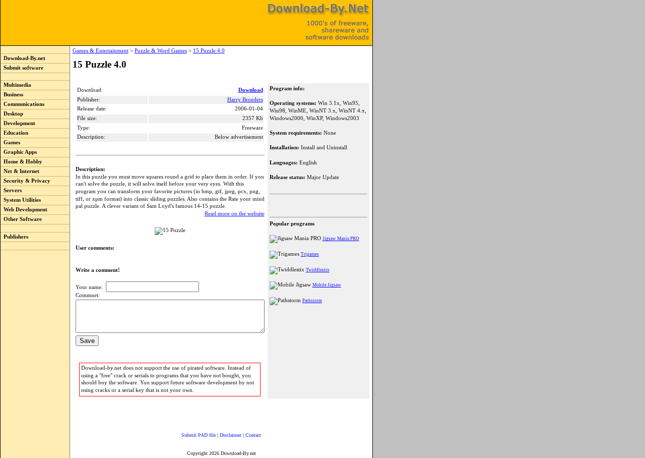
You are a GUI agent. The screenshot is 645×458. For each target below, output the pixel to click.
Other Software (21, 219)
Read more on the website (235, 213)
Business (12, 94)
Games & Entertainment (100, 50)
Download (250, 90)
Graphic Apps (19, 152)
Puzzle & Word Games (161, 50)
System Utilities (21, 200)
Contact (253, 435)
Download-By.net (23, 58)
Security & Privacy (25, 181)
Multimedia (16, 85)
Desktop (12, 114)
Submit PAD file (198, 435)
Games (10, 142)
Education (14, 133)
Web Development (24, 209)
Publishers (14, 237)
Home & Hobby (21, 161)
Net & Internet (20, 171)
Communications (22, 104)
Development (18, 123)
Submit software (22, 68)
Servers (11, 190)
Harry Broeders (245, 99)
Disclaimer (230, 435)
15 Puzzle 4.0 (209, 50)
